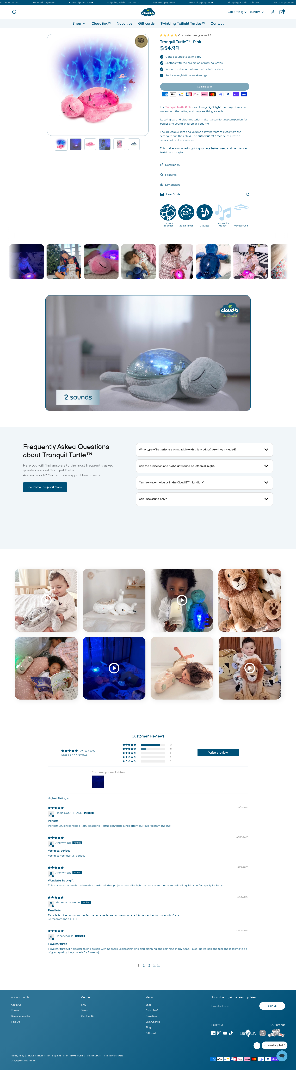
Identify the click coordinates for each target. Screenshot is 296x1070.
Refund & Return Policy (38, 1056)
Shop (77, 23)
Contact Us (87, 1016)
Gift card (151, 1033)
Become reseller (20, 1016)
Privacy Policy (17, 1056)
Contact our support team (45, 487)
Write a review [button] (218, 752)
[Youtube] (225, 1033)
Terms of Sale (76, 1056)
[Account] (272, 12)
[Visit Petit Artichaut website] (248, 1033)
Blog (148, 1027)
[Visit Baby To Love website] (276, 1033)
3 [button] (149, 965)
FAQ (83, 1005)
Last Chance (153, 1022)
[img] (56, 808)
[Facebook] (213, 1033)
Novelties (124, 23)
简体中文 (255, 12)
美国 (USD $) (235, 12)
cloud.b (32, 1061)
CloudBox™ (101, 23)
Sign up (272, 1006)
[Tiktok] (231, 1033)
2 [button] (144, 965)
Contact (217, 23)
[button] (61, 144)
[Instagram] (219, 1033)
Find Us (15, 1022)
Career (15, 1010)
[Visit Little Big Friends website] (262, 1033)
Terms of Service (94, 1056)
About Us (16, 1005)
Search (85, 1010)
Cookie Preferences (113, 1056)
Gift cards (146, 23)
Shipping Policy (59, 1056)
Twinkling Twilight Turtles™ (183, 23)
